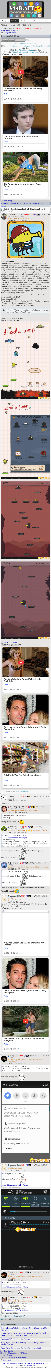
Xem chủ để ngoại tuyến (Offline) (13, 1353)
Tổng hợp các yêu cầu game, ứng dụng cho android (30, 46)
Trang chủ (5, 21)
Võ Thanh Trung (29, 1365)
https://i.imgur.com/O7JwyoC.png (15, 1287)
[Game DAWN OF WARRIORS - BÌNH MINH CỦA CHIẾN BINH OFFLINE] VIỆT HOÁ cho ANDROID (24, 1335)
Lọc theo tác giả (6, 1351)
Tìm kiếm (3, 206)
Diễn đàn (4, 203)
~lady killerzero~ (22, 791)
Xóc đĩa (23, 21)
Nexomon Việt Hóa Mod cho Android (15, 1339)
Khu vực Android (16, 203)
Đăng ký (14, 30)
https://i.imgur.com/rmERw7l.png (15, 1185)
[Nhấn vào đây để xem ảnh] (25, 239)
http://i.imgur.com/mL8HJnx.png (14, 837)
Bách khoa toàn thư (26, 50)
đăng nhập (12, 1316)
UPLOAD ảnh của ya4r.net (25, 44)
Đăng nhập (5, 30)
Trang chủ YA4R (9, 33)
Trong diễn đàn (6, 1355)
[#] (35, 214)
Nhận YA (32, 21)
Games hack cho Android (34, 203)
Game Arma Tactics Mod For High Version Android (21, 1348)
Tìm (27, 40)
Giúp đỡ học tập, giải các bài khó (25, 52)
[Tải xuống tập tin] (10, 642)
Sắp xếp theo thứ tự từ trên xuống (13, 1357)
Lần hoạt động (6, 201)
